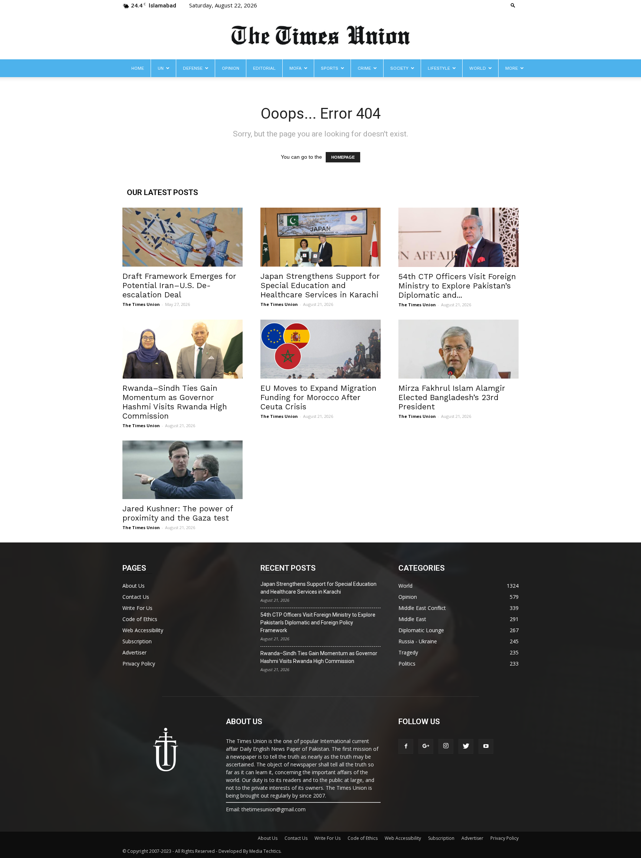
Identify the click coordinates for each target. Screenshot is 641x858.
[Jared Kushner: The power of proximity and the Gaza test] (182, 469)
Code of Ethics (139, 619)
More (511, 68)
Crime (364, 68)
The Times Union (141, 304)
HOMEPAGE (343, 157)
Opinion (230, 68)
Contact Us (135, 596)
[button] (513, 5)
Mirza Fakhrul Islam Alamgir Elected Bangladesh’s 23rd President (451, 397)
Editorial (264, 68)
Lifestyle (439, 68)
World (477, 68)
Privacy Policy (138, 663)
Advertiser (134, 652)
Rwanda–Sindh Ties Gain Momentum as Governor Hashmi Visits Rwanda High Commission (174, 401)
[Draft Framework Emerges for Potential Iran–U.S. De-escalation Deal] (182, 237)
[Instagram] (445, 746)
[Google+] (425, 746)
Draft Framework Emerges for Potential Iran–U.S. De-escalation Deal (179, 285)
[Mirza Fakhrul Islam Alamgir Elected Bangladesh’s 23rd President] (458, 349)
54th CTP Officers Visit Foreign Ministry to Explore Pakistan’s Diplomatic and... (457, 286)
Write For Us (137, 607)
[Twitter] (465, 746)
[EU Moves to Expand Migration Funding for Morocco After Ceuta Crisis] (320, 349)
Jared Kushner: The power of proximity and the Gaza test (177, 513)
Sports (329, 68)
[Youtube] (486, 746)
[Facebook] (405, 746)
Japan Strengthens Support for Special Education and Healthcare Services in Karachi (320, 285)
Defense (193, 68)
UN (161, 68)
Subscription (137, 641)
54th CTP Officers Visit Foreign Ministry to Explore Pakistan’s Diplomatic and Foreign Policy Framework (317, 622)
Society (399, 68)
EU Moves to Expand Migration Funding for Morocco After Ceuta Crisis (318, 397)
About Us (133, 585)
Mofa (295, 68)
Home (137, 68)
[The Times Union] (320, 35)
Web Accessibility (142, 630)
